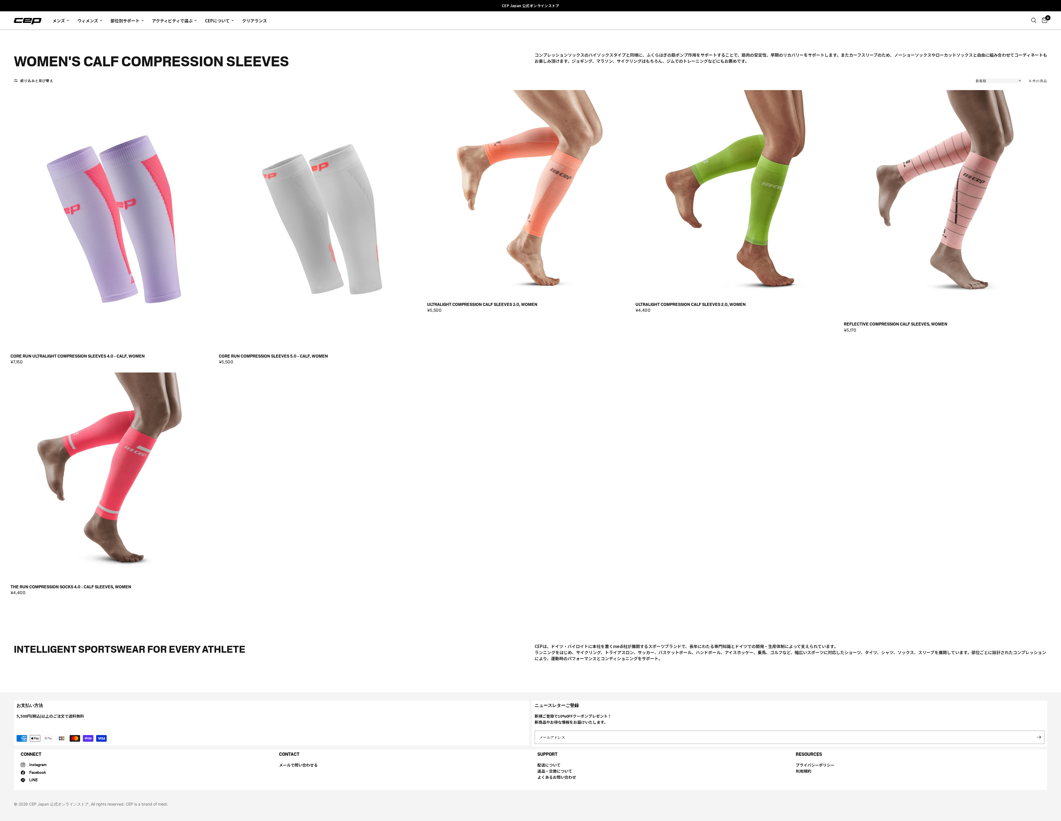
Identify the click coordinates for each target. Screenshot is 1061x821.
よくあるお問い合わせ (556, 777)
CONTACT (289, 754)
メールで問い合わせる (298, 765)
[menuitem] (60, 20)
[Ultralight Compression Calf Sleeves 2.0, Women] (738, 193)
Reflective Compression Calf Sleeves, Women (895, 324)
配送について (549, 765)
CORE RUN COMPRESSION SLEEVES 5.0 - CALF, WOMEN (273, 356)
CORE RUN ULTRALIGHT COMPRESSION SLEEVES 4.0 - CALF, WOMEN (77, 356)
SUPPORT (547, 754)
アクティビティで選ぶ (172, 20)
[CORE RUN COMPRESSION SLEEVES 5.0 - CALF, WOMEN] (322, 219)
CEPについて (217, 20)
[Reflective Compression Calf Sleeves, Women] (947, 203)
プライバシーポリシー (815, 765)
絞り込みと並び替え (36, 80)
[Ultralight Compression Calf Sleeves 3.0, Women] (530, 193)
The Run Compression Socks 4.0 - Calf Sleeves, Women (70, 587)
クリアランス (254, 20)
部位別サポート (125, 20)
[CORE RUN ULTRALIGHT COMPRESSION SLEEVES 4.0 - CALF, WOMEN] (113, 219)
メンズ (58, 20)
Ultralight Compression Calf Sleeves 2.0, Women (690, 304)
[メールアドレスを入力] (1038, 737)
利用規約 (803, 771)
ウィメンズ (87, 20)
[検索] (1033, 20)
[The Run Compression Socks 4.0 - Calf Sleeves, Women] (113, 476)
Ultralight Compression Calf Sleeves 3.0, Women (482, 304)
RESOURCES (809, 754)
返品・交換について (554, 771)
